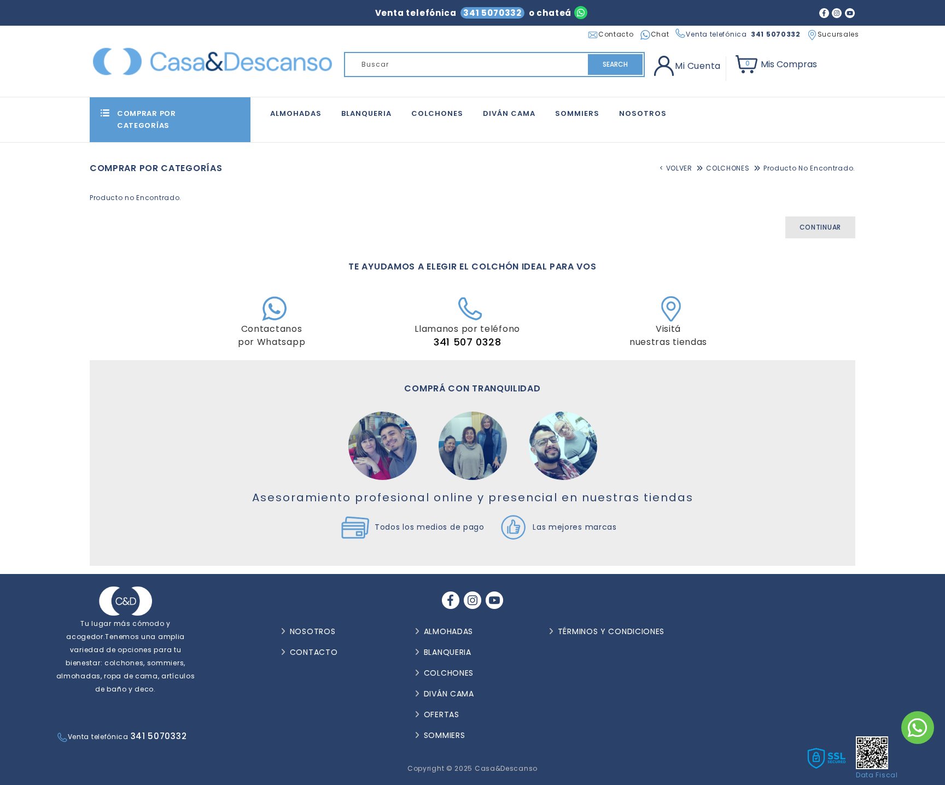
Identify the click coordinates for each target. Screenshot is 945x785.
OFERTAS (441, 714)
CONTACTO (314, 652)
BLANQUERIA (366, 113)
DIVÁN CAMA (509, 113)
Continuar (820, 227)
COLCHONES (437, 113)
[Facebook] (824, 12)
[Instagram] (836, 12)
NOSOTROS (313, 631)
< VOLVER (676, 168)
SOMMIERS (577, 113)
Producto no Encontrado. (809, 168)
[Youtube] (849, 12)
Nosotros (643, 113)
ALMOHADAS (296, 113)
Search (615, 64)
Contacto (616, 34)
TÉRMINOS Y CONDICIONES (611, 631)
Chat (660, 34)
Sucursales (838, 34)
